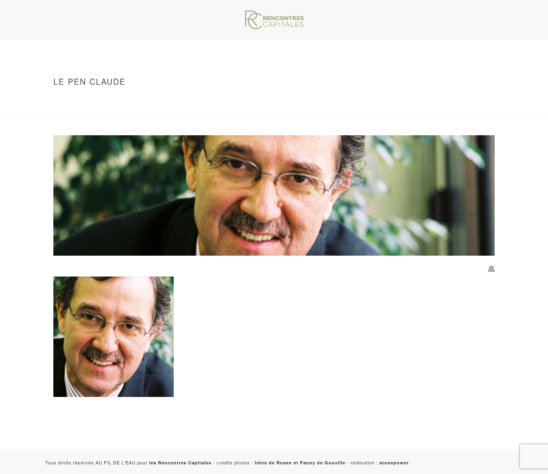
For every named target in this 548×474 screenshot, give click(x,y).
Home (94, 98)
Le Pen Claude (106, 107)
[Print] (491, 268)
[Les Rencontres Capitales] (274, 20)
